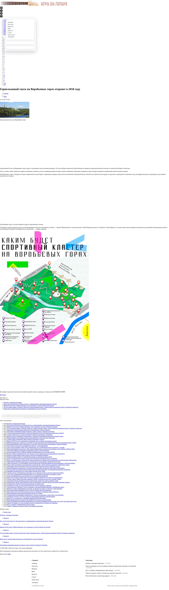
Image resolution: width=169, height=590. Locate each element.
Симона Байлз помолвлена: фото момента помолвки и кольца (25, 439)
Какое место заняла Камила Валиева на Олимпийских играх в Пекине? (25, 409)
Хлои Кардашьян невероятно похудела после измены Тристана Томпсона (29, 490)
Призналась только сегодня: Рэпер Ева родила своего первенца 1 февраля (29, 485)
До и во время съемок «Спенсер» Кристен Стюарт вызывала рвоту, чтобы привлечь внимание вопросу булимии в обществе (41, 407)
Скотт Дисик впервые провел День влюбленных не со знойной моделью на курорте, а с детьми (36, 447)
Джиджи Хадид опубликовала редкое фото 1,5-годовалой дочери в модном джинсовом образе (35, 473)
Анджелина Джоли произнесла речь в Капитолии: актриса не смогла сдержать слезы (32, 480)
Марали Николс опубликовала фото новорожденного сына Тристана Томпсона (31, 438)
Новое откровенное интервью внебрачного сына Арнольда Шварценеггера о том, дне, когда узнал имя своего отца (41, 501)
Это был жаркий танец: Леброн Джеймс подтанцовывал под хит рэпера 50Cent (31, 452)
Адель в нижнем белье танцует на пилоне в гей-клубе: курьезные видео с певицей (32, 458)
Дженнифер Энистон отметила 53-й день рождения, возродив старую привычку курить (33, 466)
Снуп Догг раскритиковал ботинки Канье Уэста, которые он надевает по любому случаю (34, 474)
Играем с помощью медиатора (13, 402)
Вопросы (34, 569)
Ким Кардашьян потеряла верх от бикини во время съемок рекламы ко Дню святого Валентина (36, 468)
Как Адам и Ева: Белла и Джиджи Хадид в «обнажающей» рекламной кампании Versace (30, 404)
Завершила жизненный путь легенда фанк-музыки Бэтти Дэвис (26, 471)
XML (9, 554)
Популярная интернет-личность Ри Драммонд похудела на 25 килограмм (29, 500)
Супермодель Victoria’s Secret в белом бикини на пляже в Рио (25, 484)
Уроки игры (7, 512)
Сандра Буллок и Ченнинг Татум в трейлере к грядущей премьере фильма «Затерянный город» (35, 487)
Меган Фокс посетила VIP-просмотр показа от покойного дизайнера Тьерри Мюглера (33, 492)
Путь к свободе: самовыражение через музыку (49, 415)
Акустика (34, 566)
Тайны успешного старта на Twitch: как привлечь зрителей (15, 416)
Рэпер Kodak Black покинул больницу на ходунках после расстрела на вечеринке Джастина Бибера (37, 444)
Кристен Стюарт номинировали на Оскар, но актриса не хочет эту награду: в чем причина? (34, 488)
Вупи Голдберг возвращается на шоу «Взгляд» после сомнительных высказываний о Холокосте (36, 453)
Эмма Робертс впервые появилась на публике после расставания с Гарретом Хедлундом (33, 461)
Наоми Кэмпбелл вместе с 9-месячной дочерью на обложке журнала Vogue (29, 457)
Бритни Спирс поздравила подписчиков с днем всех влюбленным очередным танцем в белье (35, 436)
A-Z (5, 83)
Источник (3, 395)
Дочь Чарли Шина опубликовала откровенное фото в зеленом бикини (28, 450)
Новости (6, 518)
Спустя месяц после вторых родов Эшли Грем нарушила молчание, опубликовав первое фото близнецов (38, 469)
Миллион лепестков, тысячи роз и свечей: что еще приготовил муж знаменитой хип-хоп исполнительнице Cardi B (41, 442)
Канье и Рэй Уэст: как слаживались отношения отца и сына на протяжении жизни (32, 441)
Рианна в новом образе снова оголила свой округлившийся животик (27, 455)
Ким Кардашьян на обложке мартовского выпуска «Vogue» (25, 493)
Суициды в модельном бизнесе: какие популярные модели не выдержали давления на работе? (35, 433)
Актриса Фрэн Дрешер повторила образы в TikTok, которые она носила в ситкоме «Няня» (34, 479)
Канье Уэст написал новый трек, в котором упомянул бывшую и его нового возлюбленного (34, 477)
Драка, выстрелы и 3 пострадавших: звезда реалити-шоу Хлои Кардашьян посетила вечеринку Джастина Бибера (41, 463)
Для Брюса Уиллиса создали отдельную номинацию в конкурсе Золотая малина (31, 496)
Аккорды (34, 563)
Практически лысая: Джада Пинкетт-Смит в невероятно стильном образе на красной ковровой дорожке (38, 482)
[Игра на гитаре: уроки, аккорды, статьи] (33, 6)
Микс (5, 96)
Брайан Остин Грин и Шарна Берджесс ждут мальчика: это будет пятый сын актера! (29, 405)
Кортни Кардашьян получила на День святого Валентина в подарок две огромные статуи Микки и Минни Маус (41, 449)
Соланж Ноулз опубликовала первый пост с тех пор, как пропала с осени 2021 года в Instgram (35, 495)
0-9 (4, 85)
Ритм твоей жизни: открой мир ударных (36, 416)
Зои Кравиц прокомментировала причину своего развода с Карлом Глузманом (30, 431)
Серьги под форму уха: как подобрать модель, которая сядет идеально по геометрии (21, 415)
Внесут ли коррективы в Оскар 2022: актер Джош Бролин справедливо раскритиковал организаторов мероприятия (41, 460)
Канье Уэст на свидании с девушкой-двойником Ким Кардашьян (26, 498)
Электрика (35, 582)
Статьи (34, 577)
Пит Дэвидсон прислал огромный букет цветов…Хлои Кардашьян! (27, 446)
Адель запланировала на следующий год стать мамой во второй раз (27, 476)
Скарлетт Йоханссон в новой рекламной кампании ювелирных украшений (29, 434)
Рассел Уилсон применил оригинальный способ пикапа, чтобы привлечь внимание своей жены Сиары (38, 465)
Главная (6, 93)
